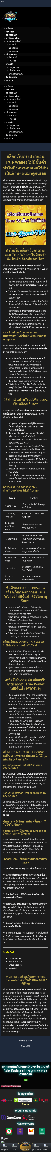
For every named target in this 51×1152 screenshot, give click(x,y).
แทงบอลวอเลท (14, 958)
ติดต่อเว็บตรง (11, 77)
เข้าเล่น (25, 1150)
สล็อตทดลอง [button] (11, 54)
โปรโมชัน (10, 32)
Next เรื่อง (25, 1046)
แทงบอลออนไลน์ (15, 965)
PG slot (12, 61)
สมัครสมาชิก (11, 35)
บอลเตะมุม (13, 51)
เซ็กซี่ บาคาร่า (15, 71)
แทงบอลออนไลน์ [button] (13, 41)
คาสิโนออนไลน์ (12, 38)
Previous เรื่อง (25, 1041)
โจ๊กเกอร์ (13, 57)
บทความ (9, 80)
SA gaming (14, 67)
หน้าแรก (9, 28)
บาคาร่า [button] (9, 64)
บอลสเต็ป (13, 45)
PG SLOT (4, 1)
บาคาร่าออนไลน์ (16, 74)
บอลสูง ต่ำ (13, 48)
